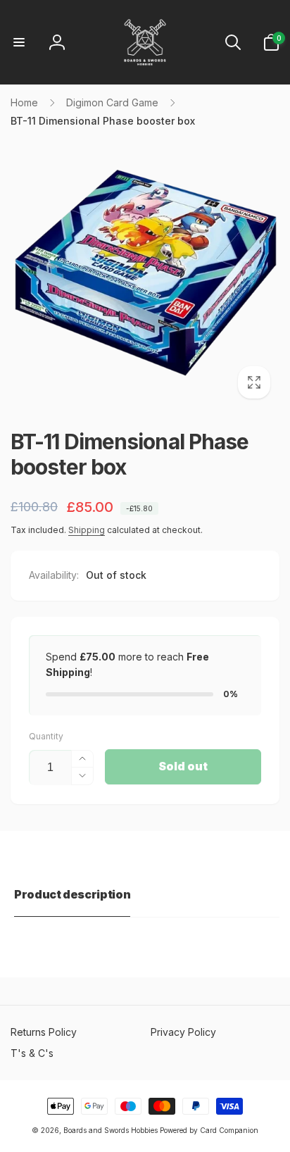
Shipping (86, 530)
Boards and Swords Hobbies (110, 1130)
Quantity (46, 736)
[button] (19, 42)
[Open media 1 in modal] (145, 273)
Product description (72, 894)
